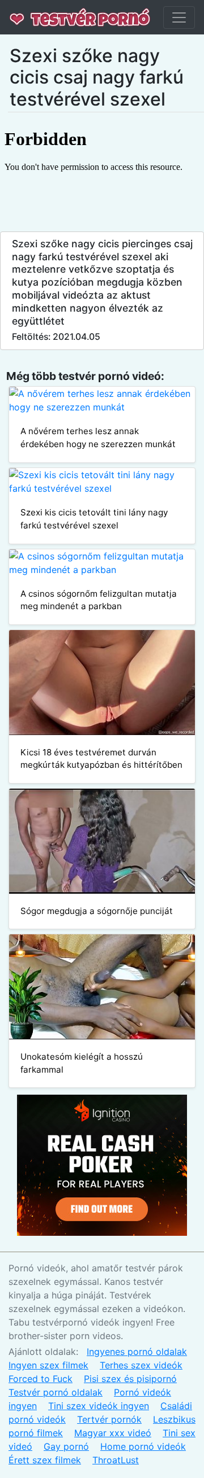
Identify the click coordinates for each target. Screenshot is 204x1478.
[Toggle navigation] (179, 17)
